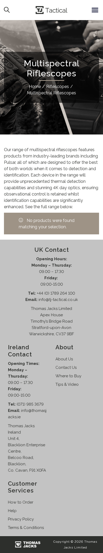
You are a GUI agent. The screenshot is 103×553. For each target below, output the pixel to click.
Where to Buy (68, 376)
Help (12, 510)
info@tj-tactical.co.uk (58, 299)
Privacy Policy (21, 519)
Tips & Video (67, 384)
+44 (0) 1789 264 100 (56, 293)
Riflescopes (57, 86)
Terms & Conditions (26, 527)
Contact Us (66, 367)
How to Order (20, 502)
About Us (64, 359)
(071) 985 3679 (30, 404)
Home (35, 86)
